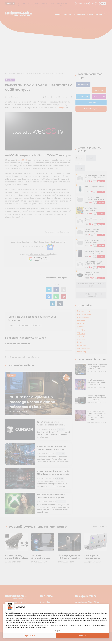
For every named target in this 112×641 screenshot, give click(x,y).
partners (17, 613)
